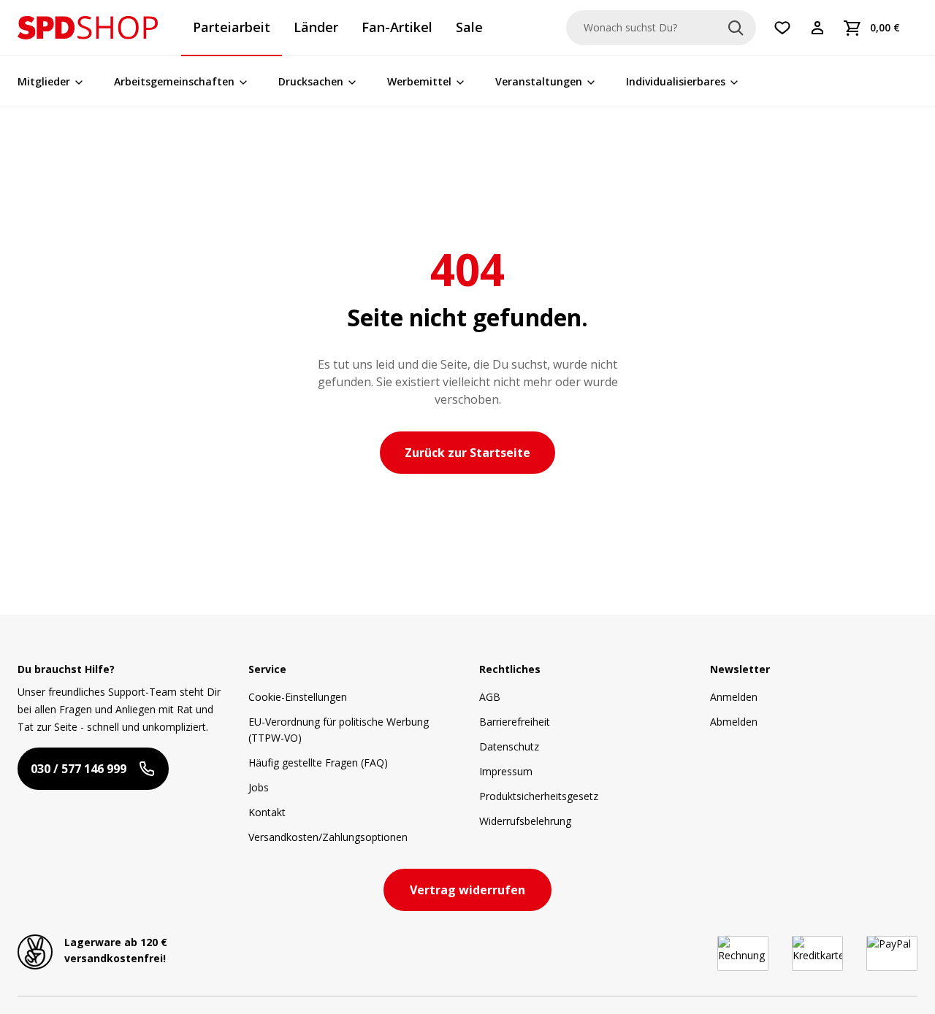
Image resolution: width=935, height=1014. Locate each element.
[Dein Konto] (817, 28)
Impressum (506, 771)
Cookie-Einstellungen (297, 697)
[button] (88, 27)
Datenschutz (509, 746)
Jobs (258, 787)
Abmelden (733, 722)
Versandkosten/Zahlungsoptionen (328, 837)
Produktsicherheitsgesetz (538, 796)
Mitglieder (44, 81)
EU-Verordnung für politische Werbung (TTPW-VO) (338, 730)
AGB (489, 697)
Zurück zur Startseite (467, 453)
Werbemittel (419, 81)
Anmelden (733, 697)
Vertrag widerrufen (467, 890)
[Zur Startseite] (88, 27)
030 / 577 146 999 (78, 769)
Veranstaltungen (538, 81)
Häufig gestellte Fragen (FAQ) (318, 762)
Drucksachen (310, 81)
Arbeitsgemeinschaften (174, 81)
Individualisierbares (675, 81)
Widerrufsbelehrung (525, 821)
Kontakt (267, 812)
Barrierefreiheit (514, 722)
